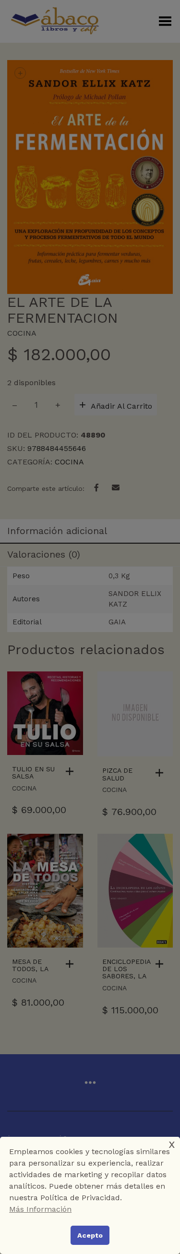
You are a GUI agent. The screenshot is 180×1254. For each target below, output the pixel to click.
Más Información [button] (40, 1209)
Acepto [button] (90, 1235)
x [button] (171, 1143)
